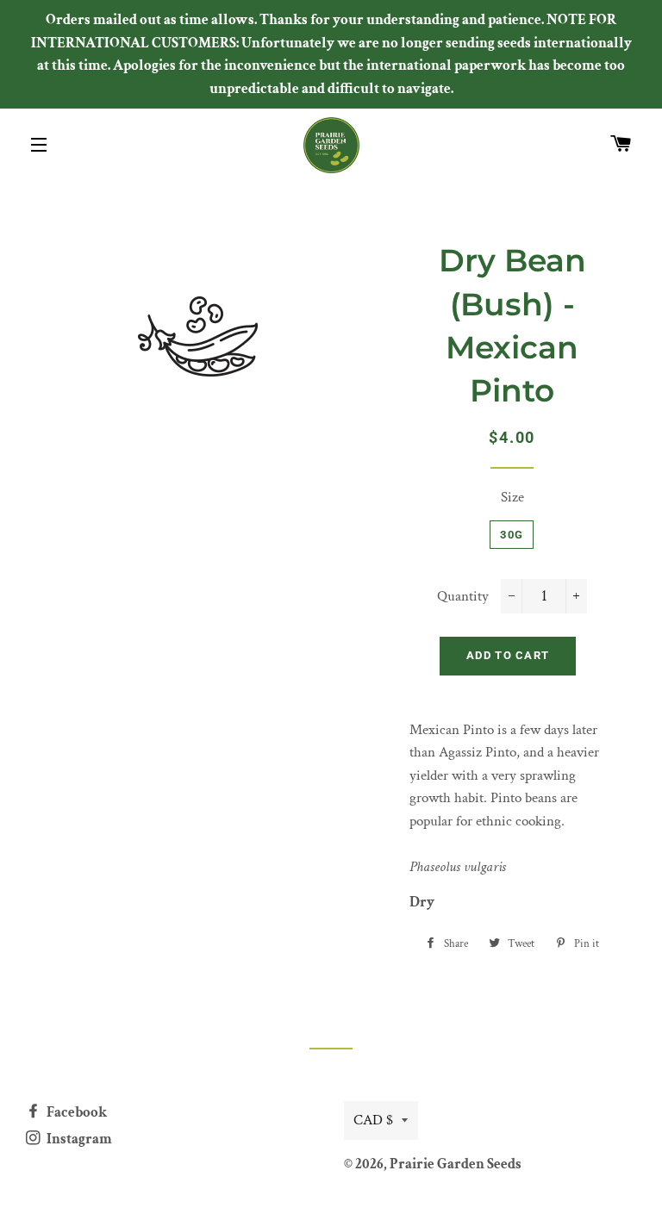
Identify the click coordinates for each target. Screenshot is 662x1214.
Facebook (75, 1112)
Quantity (463, 596)
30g (511, 534)
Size (512, 497)
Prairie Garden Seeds (455, 1164)
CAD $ (373, 1120)
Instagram (78, 1139)
